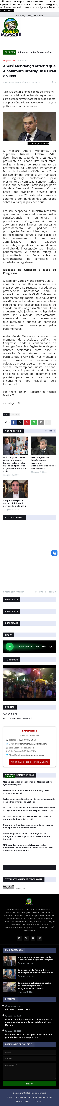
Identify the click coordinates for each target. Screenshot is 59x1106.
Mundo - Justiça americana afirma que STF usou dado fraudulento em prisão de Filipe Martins (28, 1022)
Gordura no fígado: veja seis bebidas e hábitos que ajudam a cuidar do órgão (28, 826)
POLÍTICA (22, 60)
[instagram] (29, 860)
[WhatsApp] (34, 422)
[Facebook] (14, 422)
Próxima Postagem (44, 591)
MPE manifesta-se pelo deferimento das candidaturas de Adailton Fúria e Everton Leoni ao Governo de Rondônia (28, 848)
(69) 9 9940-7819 (27, 740)
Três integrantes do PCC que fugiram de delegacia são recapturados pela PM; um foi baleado (27, 836)
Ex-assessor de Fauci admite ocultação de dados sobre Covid (26, 792)
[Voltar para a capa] (10, 27)
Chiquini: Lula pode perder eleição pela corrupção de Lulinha (14, 503)
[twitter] (29, 859)
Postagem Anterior (14, 591)
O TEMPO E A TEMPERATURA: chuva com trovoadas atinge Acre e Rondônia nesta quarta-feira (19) (29, 809)
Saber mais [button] (53, 7)
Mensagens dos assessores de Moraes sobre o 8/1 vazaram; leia (28, 783)
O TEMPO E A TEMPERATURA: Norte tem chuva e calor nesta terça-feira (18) (27, 818)
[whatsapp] (29, 856)
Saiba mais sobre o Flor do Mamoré (29, 762)
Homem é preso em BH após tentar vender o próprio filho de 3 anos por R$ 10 (28, 1036)
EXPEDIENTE (29, 730)
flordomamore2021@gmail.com (31, 744)
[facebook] (29, 857)
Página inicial (9, 60)
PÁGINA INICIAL (10, 714)
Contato (38, 1101)
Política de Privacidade (18, 1097)
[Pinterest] (27, 422)
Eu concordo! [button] (7, 10)
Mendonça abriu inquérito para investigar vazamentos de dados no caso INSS (43, 463)
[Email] (41, 422)
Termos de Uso (23, 1101)
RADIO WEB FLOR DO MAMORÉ (17, 718)
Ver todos (50, 430)
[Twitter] (20, 422)
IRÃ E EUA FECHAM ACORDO (18, 1009)
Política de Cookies (42, 1097)
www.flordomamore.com (32, 755)
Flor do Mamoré (38, 1092)
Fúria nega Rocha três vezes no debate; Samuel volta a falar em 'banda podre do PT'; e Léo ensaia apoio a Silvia (15, 464)
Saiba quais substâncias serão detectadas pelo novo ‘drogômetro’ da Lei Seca (34, 53)
